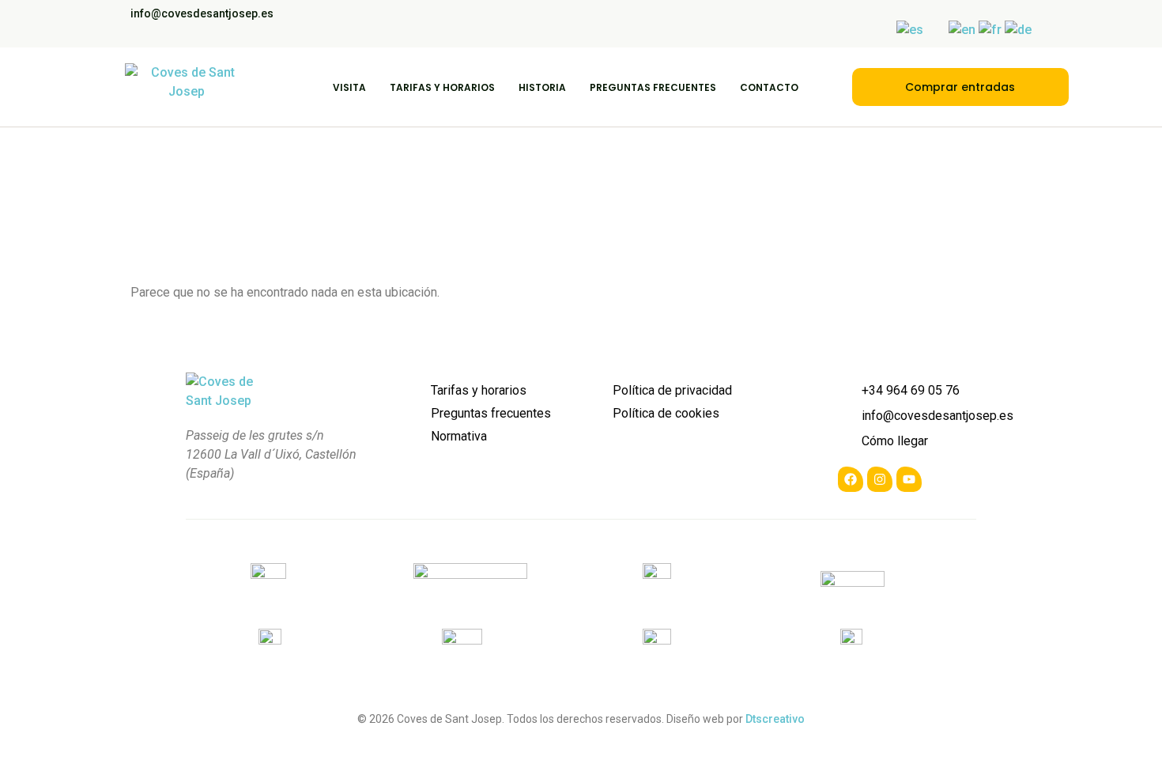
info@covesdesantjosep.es (202, 13)
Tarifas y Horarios (442, 87)
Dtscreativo (775, 719)
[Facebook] (850, 479)
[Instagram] (879, 479)
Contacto (769, 87)
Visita (349, 87)
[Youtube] (909, 479)
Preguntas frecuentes (653, 87)
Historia (542, 87)
